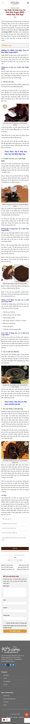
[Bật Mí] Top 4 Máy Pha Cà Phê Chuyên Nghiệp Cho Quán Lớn (7, 567)
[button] (2, 2)
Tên (4, 600)
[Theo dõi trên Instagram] (5, 665)
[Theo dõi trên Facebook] (2, 665)
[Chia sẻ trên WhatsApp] (9, 560)
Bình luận (6, 586)
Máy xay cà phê (15, 8)
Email (5, 608)
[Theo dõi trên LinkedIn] (13, 665)
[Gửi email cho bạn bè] (18, 560)
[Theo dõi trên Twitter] (10, 665)
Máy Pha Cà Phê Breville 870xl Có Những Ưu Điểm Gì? (23, 567)
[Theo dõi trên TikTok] (8, 665)
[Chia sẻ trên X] (15, 560)
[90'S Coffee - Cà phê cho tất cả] (15, 2)
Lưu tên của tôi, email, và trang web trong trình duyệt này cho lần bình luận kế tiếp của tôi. (15, 625)
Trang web (6, 615)
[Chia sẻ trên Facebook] (12, 560)
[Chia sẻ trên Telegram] (21, 560)
